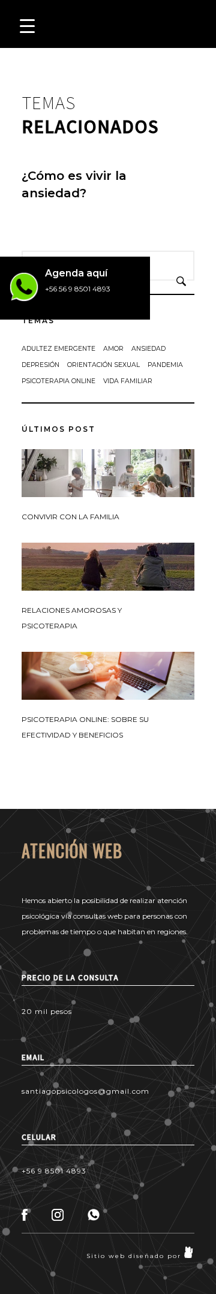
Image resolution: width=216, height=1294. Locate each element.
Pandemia (165, 365)
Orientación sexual (103, 365)
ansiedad (148, 349)
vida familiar (127, 381)
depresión (40, 365)
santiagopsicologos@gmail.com (85, 1091)
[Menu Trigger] (27, 25)
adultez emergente (58, 349)
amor (113, 349)
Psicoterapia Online (58, 381)
